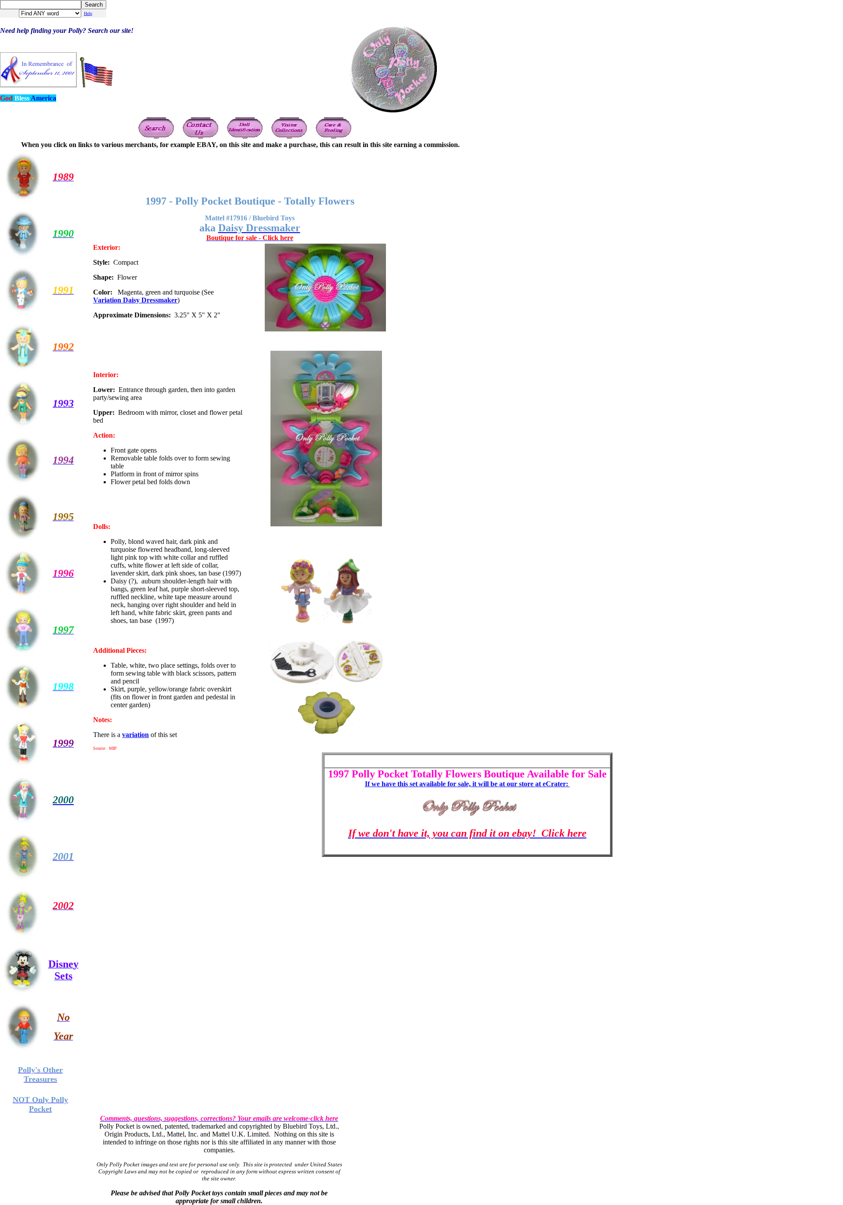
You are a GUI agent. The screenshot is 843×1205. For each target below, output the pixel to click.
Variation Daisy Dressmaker (135, 300)
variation (135, 734)
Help (88, 13)
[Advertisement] (467, 168)
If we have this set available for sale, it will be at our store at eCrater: (467, 784)
